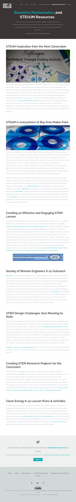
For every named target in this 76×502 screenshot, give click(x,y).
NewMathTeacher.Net (57, 448)
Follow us (38, 459)
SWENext (9, 275)
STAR (23, 374)
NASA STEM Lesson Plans (15, 250)
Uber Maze (25, 189)
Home (21, 4)
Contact (69, 4)
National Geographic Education (35, 250)
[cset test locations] (38, 260)
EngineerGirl (56, 292)
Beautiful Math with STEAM (58, 4)
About (26, 4)
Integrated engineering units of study (55, 327)
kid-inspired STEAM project (28, 101)
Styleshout (55, 494)
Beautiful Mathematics (34, 12)
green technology (59, 422)
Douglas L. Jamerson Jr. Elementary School (20, 347)
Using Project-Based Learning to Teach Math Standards (57, 455)
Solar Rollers (18, 191)
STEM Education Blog (44, 4)
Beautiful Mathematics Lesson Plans (55, 248)
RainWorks (14, 197)
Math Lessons (33, 4)
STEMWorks (53, 250)
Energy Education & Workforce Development (36, 416)
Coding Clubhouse (33, 186)
